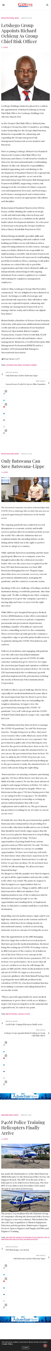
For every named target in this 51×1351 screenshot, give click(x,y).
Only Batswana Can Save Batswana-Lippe (22, 463)
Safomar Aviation (31, 1239)
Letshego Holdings (14, 365)
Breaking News (7, 1115)
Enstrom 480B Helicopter (12, 1239)
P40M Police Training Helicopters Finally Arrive (23, 1127)
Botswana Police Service (33, 1237)
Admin (5, 47)
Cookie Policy (7, 1344)
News (17, 18)
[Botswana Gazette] (25, 4)
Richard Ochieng (30, 365)
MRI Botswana (11, 1014)
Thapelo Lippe (24, 1014)
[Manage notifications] (45, 1346)
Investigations (7, 18)
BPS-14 (46, 1237)
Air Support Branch (14, 1237)
